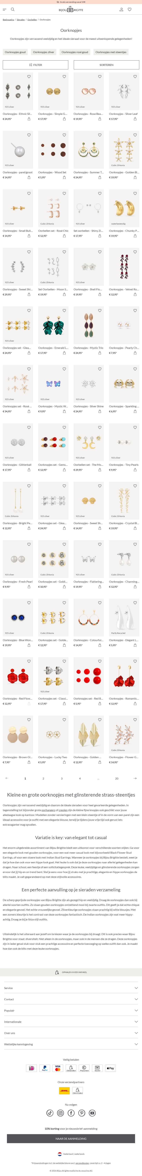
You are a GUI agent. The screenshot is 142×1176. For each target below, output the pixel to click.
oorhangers (48, 810)
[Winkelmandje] (138, 9)
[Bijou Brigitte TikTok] (50, 1113)
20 (116, 778)
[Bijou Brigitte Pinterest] (82, 1113)
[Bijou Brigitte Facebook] (71, 1113)
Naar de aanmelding (71, 1138)
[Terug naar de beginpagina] (71, 8)
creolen (63, 810)
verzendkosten (82, 1163)
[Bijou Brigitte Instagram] (60, 1113)
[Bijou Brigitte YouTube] (92, 1113)
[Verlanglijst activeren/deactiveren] (29, 76)
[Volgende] (135, 778)
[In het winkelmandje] (29, 119)
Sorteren (106, 64)
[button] (121, 9)
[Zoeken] (12, 9)
